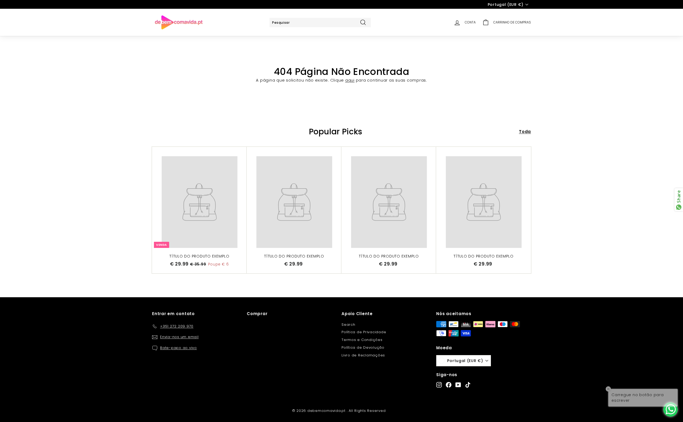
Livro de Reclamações (363, 355)
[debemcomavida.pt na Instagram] (439, 385)
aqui (350, 80)
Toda (525, 131)
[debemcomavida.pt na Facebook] (448, 385)
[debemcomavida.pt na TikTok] (468, 385)
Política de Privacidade (364, 332)
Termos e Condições (362, 339)
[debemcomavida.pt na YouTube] (458, 385)
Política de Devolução (363, 347)
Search (348, 324)
